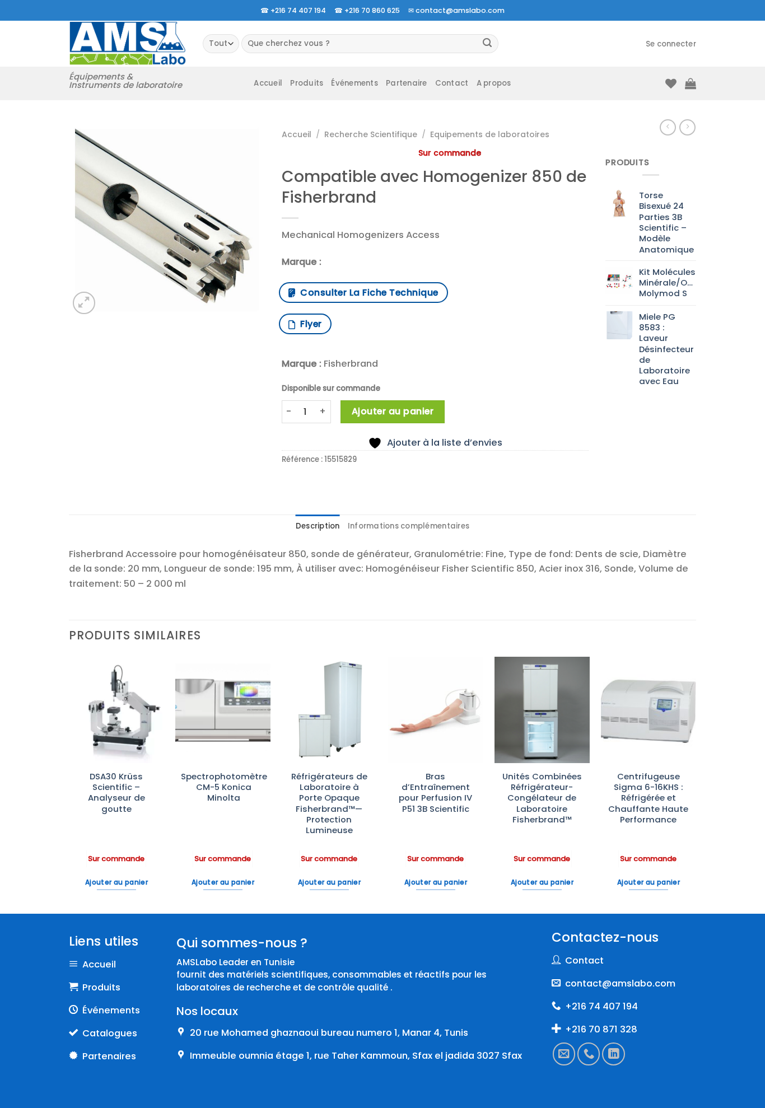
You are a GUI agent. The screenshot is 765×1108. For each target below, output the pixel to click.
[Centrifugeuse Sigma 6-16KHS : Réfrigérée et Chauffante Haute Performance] (648, 710)
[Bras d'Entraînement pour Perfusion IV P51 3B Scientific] (435, 710)
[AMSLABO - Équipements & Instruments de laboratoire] (127, 43)
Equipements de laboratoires (489, 134)
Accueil (268, 83)
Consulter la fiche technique (366, 292)
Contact (452, 83)
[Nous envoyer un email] (564, 1053)
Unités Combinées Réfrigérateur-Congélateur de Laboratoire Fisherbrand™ (542, 798)
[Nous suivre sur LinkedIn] (614, 1053)
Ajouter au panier (392, 411)
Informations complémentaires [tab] (408, 526)
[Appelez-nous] (589, 1053)
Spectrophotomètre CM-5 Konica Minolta (224, 787)
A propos (494, 83)
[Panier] (690, 83)
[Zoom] (84, 303)
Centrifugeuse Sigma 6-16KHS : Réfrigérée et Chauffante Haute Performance (648, 798)
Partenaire (406, 83)
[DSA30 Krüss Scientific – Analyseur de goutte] (116, 710)
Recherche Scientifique (370, 134)
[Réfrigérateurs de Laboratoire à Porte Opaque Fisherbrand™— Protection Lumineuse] (329, 710)
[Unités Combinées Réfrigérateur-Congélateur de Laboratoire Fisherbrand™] (542, 710)
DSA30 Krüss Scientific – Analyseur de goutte (116, 792)
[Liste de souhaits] (671, 83)
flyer (308, 323)
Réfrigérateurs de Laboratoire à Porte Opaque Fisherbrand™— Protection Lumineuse (329, 803)
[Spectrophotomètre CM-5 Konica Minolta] (222, 710)
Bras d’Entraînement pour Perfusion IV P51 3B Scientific (435, 792)
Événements (354, 83)
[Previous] (69, 784)
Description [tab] (318, 526)
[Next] (695, 784)
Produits (306, 83)
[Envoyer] (487, 44)
